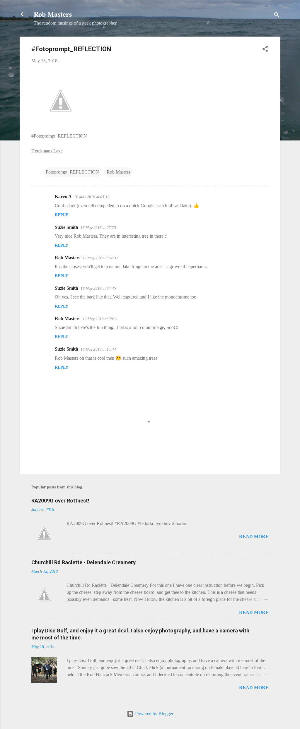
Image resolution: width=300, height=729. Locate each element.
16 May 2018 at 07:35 (98, 227)
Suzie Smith (66, 227)
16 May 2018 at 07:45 (98, 288)
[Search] (276, 16)
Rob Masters (53, 14)
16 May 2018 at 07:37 (100, 258)
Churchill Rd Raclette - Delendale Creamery (83, 562)
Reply (61, 215)
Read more (254, 536)
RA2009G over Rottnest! (60, 501)
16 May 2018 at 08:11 (100, 319)
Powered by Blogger (153, 713)
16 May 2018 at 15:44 (98, 349)
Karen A (63, 196)
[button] (265, 49)
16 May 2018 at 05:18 (92, 197)
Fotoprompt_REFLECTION (72, 171)
